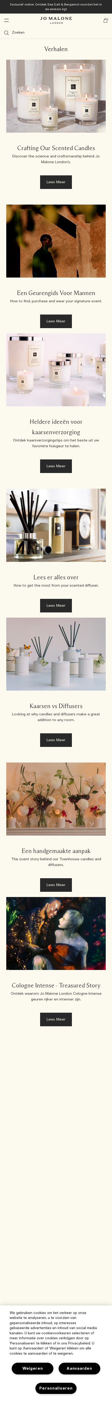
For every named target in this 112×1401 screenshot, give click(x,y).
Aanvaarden (79, 1368)
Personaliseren (55, 1388)
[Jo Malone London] (56, 20)
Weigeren (32, 1368)
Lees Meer (56, 182)
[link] (56, 127)
